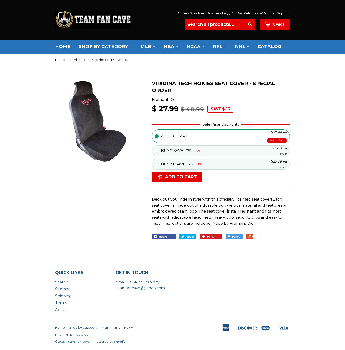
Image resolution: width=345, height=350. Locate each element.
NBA (170, 46)
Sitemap (63, 289)
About (61, 310)
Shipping (63, 296)
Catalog (269, 46)
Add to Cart (277, 140)
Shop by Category (104, 46)
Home (62, 46)
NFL (218, 46)
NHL (241, 46)
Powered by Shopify (109, 341)
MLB (146, 46)
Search (61, 282)
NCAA (194, 46)
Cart (278, 24)
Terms (61, 303)
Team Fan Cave (78, 341)
